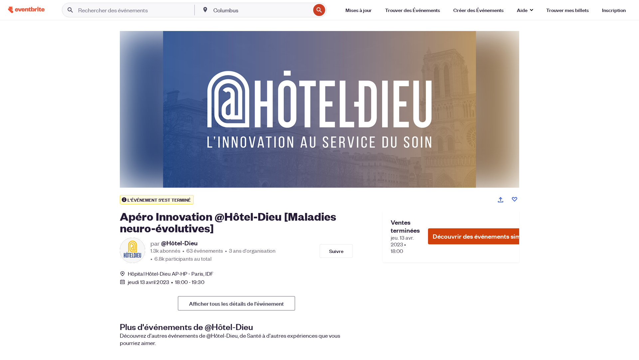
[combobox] (261, 10)
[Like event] (514, 199)
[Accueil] (26, 10)
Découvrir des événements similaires (485, 236)
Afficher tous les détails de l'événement (236, 303)
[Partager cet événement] (500, 199)
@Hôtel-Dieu (179, 243)
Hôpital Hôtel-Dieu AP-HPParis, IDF (171, 273)
